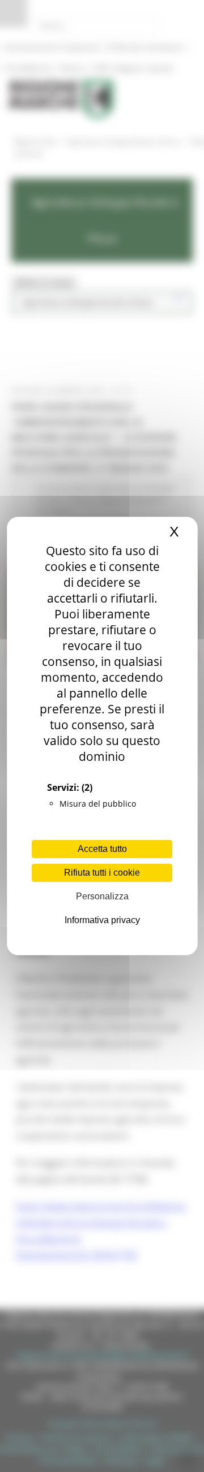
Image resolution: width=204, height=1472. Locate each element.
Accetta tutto (102, 849)
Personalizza (102, 896)
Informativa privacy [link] (102, 920)
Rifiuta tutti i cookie (102, 872)
